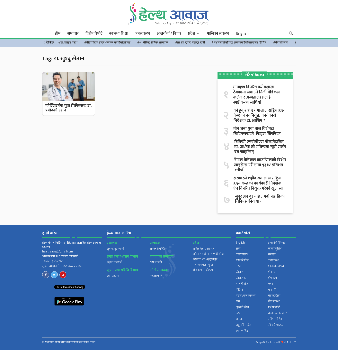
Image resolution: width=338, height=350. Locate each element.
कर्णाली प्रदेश (242, 254)
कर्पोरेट (272, 254)
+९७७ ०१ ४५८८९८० (53, 261)
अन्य (238, 248)
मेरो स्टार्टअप (274, 295)
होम (57, 33)
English (242, 33)
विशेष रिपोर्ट (93, 33)
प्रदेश (192, 33)
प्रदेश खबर (241, 278)
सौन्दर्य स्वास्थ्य (275, 325)
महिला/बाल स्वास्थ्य (245, 295)
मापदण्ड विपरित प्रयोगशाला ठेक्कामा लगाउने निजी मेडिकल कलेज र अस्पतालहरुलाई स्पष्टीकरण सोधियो (256, 95)
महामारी (272, 289)
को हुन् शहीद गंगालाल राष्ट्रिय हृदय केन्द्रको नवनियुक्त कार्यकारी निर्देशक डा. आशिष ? (260, 115)
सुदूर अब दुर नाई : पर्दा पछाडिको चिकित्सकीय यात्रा (260, 199)
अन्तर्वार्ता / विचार (169, 33)
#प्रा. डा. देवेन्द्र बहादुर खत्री (190, 42)
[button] (47, 33)
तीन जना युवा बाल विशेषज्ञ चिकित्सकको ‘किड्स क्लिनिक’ (257, 131)
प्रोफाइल (272, 278)
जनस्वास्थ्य (142, 33)
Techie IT (291, 342)
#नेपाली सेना (280, 42)
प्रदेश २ (271, 272)
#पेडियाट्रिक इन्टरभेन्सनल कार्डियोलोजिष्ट (107, 42)
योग (238, 301)
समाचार (73, 33)
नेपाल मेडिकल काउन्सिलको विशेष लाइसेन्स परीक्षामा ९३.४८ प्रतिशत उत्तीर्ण (260, 165)
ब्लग (270, 284)
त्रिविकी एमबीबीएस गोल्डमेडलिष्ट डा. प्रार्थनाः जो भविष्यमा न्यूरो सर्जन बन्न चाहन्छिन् (260, 147)
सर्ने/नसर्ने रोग (275, 319)
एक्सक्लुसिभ (274, 248)
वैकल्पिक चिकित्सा (278, 313)
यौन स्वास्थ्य (274, 301)
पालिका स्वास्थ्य (218, 33)
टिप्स (238, 266)
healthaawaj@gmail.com (57, 251)
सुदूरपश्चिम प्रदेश (244, 325)
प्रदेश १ (239, 272)
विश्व (238, 313)
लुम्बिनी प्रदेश (242, 307)
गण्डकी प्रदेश (242, 260)
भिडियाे (239, 289)
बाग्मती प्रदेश (242, 284)
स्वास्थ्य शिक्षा (118, 33)
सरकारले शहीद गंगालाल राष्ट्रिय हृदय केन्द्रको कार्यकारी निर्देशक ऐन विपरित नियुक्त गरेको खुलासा (258, 183)
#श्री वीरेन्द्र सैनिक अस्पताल (152, 42)
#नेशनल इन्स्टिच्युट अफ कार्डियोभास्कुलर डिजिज (239, 42)
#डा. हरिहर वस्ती (67, 42)
